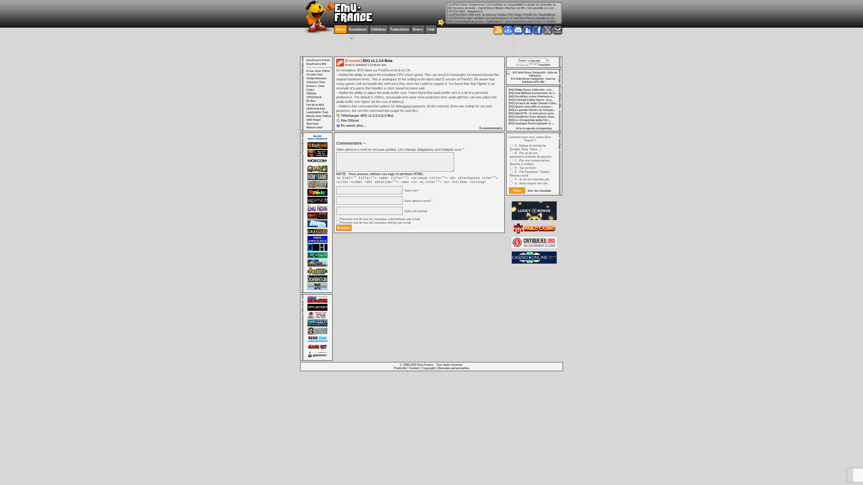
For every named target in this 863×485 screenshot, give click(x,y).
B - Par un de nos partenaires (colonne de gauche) (530, 154)
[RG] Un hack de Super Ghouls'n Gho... (533, 103)
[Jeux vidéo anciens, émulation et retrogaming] (317, 210)
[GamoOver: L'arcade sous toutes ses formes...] (317, 357)
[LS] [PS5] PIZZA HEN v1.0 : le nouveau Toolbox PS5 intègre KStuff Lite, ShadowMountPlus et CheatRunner (515, 14)
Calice (310, 89)
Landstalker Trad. (317, 112)
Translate (544, 64)
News (340, 29)
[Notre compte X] (547, 30)
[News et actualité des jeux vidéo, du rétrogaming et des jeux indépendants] (317, 179)
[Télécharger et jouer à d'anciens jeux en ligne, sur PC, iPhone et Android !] (317, 148)
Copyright (429, 368)
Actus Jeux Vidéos (318, 71)
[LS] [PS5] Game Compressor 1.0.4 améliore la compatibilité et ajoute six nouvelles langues (505, 4)
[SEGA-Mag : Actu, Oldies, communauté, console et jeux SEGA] (317, 341)
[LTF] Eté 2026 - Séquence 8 (464, 11)
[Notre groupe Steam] (557, 30)
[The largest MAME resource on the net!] (317, 226)
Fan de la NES (315, 104)
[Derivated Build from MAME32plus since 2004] (317, 218)
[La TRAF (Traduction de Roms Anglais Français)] (317, 265)
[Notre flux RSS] (498, 30)
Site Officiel (350, 120)
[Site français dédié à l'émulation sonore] (317, 309)
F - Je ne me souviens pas (532, 179)
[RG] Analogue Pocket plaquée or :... (532, 123)
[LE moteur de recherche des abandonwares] (317, 234)
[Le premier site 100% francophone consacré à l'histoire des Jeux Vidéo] (317, 187)
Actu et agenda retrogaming (534, 128)
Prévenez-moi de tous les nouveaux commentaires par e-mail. (380, 219)
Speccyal (312, 123)
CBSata (311, 93)
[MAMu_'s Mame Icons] (317, 317)
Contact (414, 368)
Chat (430, 29)
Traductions (399, 29)
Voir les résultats (539, 190)
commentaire (491, 128)
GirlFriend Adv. (315, 108)
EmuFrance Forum (318, 60)
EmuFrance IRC (316, 64)
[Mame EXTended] (317, 349)
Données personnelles (453, 368)
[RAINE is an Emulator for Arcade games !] (317, 194)
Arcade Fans (314, 74)
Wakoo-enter (314, 127)
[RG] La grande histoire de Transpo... (532, 110)
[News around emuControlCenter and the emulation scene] (317, 289)
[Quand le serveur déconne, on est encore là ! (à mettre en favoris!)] (317, 140)
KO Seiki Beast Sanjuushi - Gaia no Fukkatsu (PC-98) (533, 80)
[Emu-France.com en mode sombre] (441, 26)
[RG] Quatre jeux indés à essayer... (531, 106)
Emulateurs (358, 29)
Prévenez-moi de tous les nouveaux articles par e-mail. (376, 222)
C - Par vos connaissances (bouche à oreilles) (530, 162)
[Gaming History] (317, 249)
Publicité (400, 368)
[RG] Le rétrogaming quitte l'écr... (530, 120)
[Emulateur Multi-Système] (317, 281)
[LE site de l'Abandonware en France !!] (317, 171)
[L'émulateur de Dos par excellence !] (317, 156)
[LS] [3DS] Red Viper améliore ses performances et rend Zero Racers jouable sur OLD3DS (504, 18)
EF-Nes (311, 101)
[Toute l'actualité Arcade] (317, 242)
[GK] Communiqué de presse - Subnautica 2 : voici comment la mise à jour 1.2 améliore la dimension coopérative (519, 21)
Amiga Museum (316, 78)
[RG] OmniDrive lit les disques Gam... (532, 116)
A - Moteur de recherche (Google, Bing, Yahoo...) (528, 147)
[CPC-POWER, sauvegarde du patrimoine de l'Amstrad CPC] (317, 257)
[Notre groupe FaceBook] (528, 30)
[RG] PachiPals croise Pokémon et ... (532, 96)
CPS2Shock (314, 97)
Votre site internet (415, 211)
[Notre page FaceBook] (537, 30)
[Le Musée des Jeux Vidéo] (317, 302)
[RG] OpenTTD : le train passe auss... (532, 113)
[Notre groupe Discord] (518, 30)
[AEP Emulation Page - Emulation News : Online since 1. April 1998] (317, 325)
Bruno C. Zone (315, 86)
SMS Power (313, 119)
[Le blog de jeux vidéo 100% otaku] (317, 202)
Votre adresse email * (417, 201)
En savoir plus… (354, 125)
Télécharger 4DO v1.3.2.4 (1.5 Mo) (367, 115)
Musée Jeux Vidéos (318, 116)
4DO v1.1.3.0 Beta (368, 61)
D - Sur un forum (525, 168)
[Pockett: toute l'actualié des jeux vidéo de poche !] (317, 273)
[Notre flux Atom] (508, 30)
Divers (418, 29)
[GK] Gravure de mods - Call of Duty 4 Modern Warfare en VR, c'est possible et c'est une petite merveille (513, 8)
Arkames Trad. (315, 82)
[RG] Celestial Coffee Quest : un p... (531, 99)
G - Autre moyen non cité (531, 183)
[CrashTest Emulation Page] (317, 333)
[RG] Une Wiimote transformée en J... (532, 93)
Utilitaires (378, 29)
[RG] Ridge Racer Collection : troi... (531, 89)
